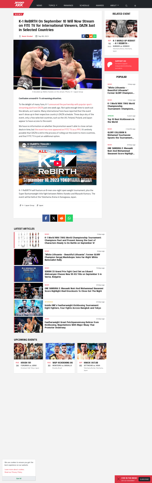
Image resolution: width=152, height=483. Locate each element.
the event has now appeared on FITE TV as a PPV (58, 129)
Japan (41, 205)
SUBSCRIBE (144, 479)
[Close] (119, 479)
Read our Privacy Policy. (13, 472)
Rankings (68, 5)
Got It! (18, 478)
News (39, 5)
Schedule (84, 5)
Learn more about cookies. (14, 469)
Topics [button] (52, 5)
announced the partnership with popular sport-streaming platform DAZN (55, 106)
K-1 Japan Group (28, 205)
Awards (100, 5)
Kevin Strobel (27, 36)
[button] (135, 5)
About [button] (113, 5)
